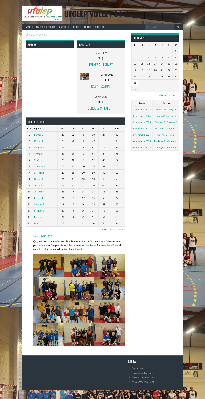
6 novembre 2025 (142, 141)
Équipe (37, 128)
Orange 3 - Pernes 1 (166, 147)
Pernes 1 (38, 198)
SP (93, 128)
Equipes (87, 27)
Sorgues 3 (39, 210)
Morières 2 (39, 166)
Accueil (29, 27)
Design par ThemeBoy (173, 392)
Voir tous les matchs (169, 95)
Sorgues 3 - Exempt (101, 108)
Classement (64, 27)
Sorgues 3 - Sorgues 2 (166, 122)
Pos (29, 128)
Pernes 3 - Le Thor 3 (166, 115)
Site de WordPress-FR (143, 382)
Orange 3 (39, 141)
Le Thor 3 (39, 191)
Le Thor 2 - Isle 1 (165, 134)
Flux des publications (142, 372)
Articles (77, 27)
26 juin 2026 (101, 53)
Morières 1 (39, 160)
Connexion (99, 27)
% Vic (117, 128)
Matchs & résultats (45, 27)
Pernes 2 (38, 134)
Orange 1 (39, 153)
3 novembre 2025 (142, 109)
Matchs (166, 103)
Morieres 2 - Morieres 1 (165, 141)
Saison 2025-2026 (38, 35)
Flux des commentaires (143, 377)
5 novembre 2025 (142, 134)
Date (142, 103)
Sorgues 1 (39, 147)
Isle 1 (37, 223)
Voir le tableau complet (113, 229)
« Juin (135, 89)
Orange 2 (39, 179)
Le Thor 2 (39, 172)
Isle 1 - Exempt (101, 86)
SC (103, 128)
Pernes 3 (38, 217)
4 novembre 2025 (142, 128)
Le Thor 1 (39, 185)
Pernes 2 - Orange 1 (166, 109)
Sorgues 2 (39, 204)
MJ (62, 128)
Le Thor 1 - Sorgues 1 (166, 128)
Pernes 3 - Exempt (101, 64)
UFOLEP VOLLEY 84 (93, 13)
